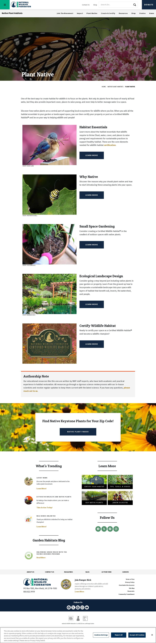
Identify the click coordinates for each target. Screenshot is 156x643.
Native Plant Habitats (115, 87)
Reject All (118, 635)
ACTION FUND (106, 572)
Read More (41, 557)
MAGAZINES (68, 572)
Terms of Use (130, 579)
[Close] (152, 635)
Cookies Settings (101, 635)
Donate (149, 5)
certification (110, 145)
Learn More (91, 155)
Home (151, 13)
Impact (80, 13)
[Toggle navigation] (5, 4)
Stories (142, 13)
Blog (95, 5)
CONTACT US (49, 572)
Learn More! (41, 488)
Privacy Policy (129, 582)
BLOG (87, 572)
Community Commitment (126, 594)
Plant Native (92, 13)
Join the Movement (65, 13)
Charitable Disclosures (126, 585)
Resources (123, 13)
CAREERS (125, 572)
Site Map (131, 588)
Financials (130, 591)
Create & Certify (108, 13)
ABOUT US (30, 572)
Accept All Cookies (137, 635)
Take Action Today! (44, 507)
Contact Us (86, 5)
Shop (133, 13)
